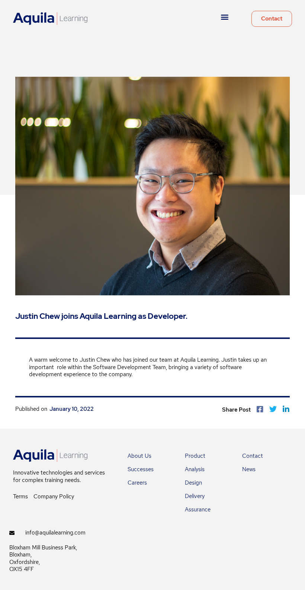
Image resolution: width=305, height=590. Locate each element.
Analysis (195, 469)
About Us (139, 456)
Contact (252, 456)
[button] (225, 17)
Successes (141, 469)
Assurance (198, 509)
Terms (20, 496)
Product (195, 456)
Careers (137, 482)
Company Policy (53, 496)
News (249, 469)
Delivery (195, 496)
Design (193, 482)
